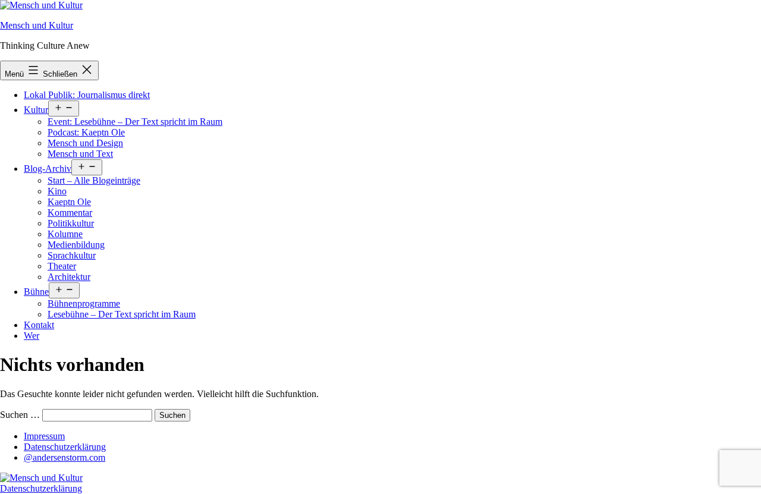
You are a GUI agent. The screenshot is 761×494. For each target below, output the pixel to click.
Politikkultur (71, 223)
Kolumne (65, 234)
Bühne (36, 292)
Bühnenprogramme (84, 303)
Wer (31, 336)
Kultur (36, 110)
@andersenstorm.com (64, 457)
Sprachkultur (72, 255)
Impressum (44, 436)
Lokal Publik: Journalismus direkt (87, 95)
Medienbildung (76, 245)
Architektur (69, 277)
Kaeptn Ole (69, 202)
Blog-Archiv (47, 168)
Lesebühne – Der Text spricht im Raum (122, 314)
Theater (62, 266)
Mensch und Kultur (36, 25)
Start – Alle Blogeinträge (94, 180)
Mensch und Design (85, 143)
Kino (57, 191)
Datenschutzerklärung (65, 447)
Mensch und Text (80, 154)
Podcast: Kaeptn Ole (86, 132)
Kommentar (70, 212)
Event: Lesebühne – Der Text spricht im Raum (135, 122)
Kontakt (39, 325)
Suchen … (20, 415)
